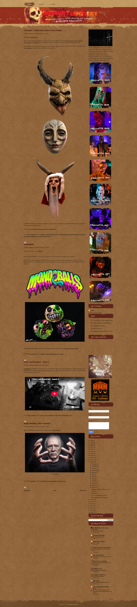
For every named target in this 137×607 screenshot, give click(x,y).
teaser (70, 415)
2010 (91, 510)
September (94, 470)
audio (41, 415)
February (94, 485)
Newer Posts (27, 490)
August (94, 472)
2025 (91, 443)
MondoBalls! (29, 244)
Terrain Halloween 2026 (98, 531)
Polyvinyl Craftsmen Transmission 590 (101, 556)
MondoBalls (53, 354)
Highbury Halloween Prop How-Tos (102, 323)
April (93, 481)
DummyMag (56, 473)
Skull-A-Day (96, 581)
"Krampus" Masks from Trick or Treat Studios (43, 30)
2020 (91, 453)
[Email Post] (25, 242)
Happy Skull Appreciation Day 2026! (101, 582)
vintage (62, 354)
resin (38, 236)
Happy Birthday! (53, 481)
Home (29, 4)
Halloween (45, 481)
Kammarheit (65, 415)
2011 (91, 508)
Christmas (42, 234)
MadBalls (42, 354)
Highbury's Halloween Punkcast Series (102, 331)
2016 (91, 462)
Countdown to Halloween (99, 575)
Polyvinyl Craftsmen (98, 555)
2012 (91, 506)
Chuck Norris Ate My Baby (100, 561)
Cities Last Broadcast (49, 415)
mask (25, 236)
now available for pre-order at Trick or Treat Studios (43, 229)
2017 (91, 460)
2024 (91, 445)
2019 (91, 455)
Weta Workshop (28, 48)
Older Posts (83, 490)
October (94, 468)
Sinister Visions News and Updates (102, 547)
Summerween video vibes (98, 537)
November (94, 466)
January (94, 487)
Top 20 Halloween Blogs (98, 576)
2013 (91, 504)
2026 (91, 441)
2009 (91, 512)
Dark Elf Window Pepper (66, 234)
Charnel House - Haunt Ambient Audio (103, 320)
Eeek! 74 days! (96, 543)
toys (58, 354)
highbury (92, 310)
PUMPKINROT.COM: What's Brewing (101, 528)
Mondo (40, 251)
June (93, 476)
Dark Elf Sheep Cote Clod (71, 41)
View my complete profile (95, 313)
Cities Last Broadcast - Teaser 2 (36, 362)
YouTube (53, 4)
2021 (91, 451)
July (93, 474)
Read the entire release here (71, 348)
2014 (91, 502)
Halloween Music (97, 328)
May (93, 479)
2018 (91, 457)
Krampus (36, 42)
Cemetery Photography (99, 326)
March (93, 483)
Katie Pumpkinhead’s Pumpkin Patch (101, 587)
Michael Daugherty (32, 236)
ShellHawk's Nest (97, 568)
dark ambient (58, 415)
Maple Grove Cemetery (99, 541)
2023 (91, 447)
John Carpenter (56, 430)
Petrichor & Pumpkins (99, 535)
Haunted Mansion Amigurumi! (100, 570)
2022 (91, 449)
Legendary (82, 234)
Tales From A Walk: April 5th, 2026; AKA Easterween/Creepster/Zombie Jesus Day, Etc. (102, 591)
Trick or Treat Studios (32, 37)
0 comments (33, 234)
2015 (91, 499)
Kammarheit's (27, 369)
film (74, 234)
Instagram (41, 4)
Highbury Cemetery (73, 604)
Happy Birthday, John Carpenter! (37, 423)
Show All (111, 599)
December (94, 464)
